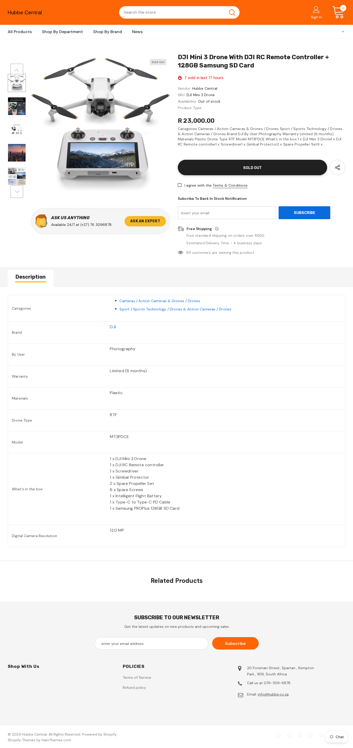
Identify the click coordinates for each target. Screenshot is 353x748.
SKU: (182, 95)
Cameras (127, 301)
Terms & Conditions (230, 185)
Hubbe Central (25, 12)
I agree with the (198, 185)
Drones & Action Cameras (193, 309)
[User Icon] (316, 9)
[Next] (16, 191)
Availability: (187, 101)
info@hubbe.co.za (273, 694)
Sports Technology (149, 309)
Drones (194, 301)
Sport (124, 309)
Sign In (316, 17)
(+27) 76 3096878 (96, 224)
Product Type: (190, 107)
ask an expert (145, 221)
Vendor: (184, 88)
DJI (113, 327)
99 (188, 252)
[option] (100, 124)
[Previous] (16, 70)
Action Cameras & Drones (161, 301)
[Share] (337, 167)
